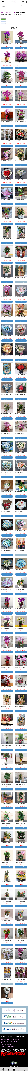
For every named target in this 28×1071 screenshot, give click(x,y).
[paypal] (14, 1029)
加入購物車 (7, 48)
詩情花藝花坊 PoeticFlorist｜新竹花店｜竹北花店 (13, 5)
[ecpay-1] (14, 1022)
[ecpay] (14, 1016)
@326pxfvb (19, 12)
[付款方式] (14, 1010)
